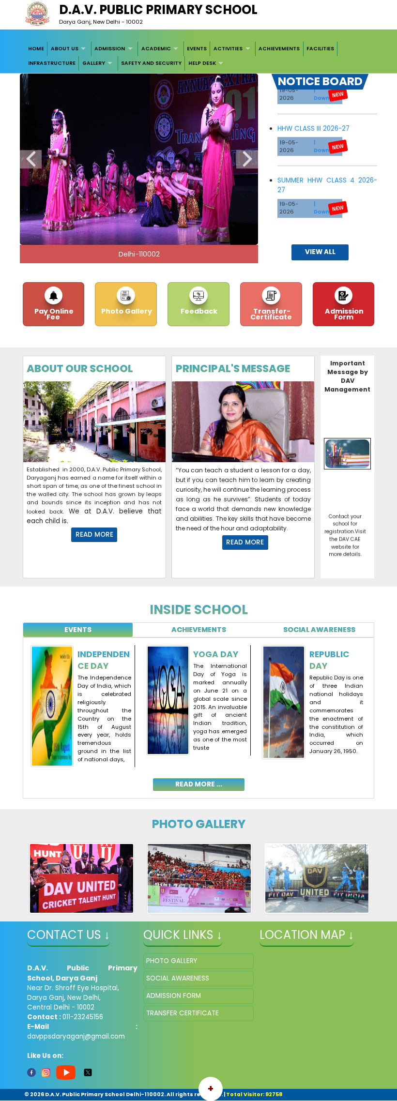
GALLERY (93, 63)
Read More (94, 534)
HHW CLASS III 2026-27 (313, 115)
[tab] (78, 630)
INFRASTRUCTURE (52, 63)
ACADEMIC (156, 48)
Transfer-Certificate (271, 314)
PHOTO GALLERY (171, 960)
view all (320, 251)
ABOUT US (64, 48)
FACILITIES (320, 48)
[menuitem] (36, 49)
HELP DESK (202, 63)
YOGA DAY (215, 654)
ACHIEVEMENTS (279, 48)
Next (247, 160)
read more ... (198, 784)
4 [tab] (161, 235)
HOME (36, 48)
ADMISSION (109, 48)
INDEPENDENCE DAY (103, 660)
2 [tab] (132, 235)
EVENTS (197, 48)
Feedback (198, 311)
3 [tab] (146, 235)
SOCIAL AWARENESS (177, 978)
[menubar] (198, 56)
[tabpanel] (199, 712)
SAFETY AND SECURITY (151, 63)
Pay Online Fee (53, 314)
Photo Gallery (126, 311)
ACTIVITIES (228, 48)
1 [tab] (117, 235)
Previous (31, 160)
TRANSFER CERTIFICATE (182, 1013)
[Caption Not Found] (81, 878)
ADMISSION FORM (173, 995)
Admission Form (343, 314)
